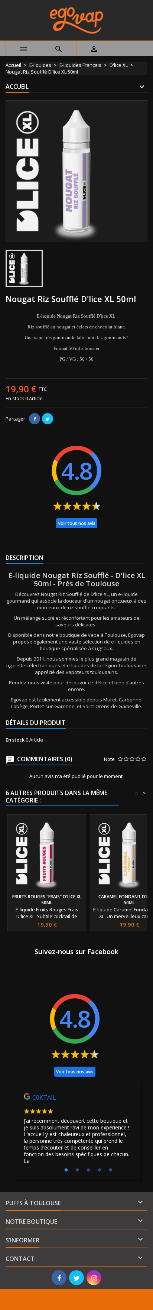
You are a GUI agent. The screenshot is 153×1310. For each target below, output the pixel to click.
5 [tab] (110, 1170)
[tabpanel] (76, 1130)
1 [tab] (66, 1170)
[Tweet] (47, 418)
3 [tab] (88, 1170)
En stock (15, 398)
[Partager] (34, 418)
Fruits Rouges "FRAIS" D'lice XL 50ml (46, 900)
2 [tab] (77, 1170)
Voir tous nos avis (76, 523)
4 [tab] (99, 1170)
